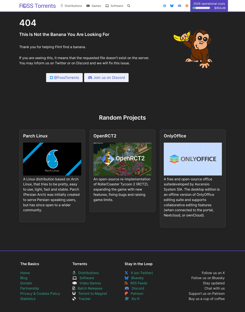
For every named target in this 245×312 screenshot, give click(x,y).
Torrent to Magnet (91, 293)
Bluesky (136, 278)
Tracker (83, 299)
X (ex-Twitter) (140, 273)
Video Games (89, 283)
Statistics (28, 299)
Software (116, 6)
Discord (136, 288)
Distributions (72, 6)
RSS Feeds (137, 283)
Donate (26, 283)
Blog (23, 278)
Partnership (29, 288)
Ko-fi (134, 299)
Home (25, 273)
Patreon (135, 293)
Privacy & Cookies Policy (40, 293)
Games (95, 6)
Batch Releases (88, 288)
